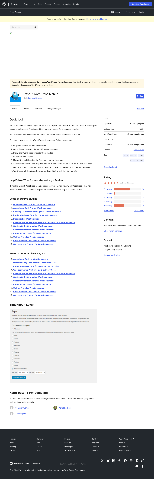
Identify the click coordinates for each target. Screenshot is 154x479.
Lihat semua (139, 210)
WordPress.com (126, 439)
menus (141, 155)
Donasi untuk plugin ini (113, 255)
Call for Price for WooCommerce (28, 237)
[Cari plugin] (35, 27)
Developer (68, 447)
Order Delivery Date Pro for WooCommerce (34, 204)
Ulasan (26, 108)
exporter (133, 155)
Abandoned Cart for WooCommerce (30, 259)
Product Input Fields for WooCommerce (32, 233)
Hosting (13, 447)
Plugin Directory (16, 12)
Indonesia (36, 464)
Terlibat (95, 439)
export (126, 155)
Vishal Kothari (64, 408)
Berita (12, 443)
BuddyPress (125, 450)
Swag (95, 450)
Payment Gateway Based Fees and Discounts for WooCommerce (44, 222)
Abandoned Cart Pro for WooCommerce (32, 208)
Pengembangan (54, 108)
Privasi (12, 450)
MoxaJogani (20, 413)
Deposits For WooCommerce (27, 219)
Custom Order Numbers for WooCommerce (34, 229)
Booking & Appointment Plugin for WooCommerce (37, 211)
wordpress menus (136, 160)
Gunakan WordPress (140, 4)
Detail (14, 108)
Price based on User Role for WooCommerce (34, 240)
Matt (122, 443)
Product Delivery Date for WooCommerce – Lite (36, 266)
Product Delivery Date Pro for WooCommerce (35, 215)
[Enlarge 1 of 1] (94, 312)
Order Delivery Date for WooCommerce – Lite (35, 262)
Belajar (67, 439)
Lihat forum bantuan (113, 231)
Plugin (39, 447)
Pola (39, 450)
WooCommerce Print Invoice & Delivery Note (34, 270)
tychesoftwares (35, 98)
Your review (109, 210)
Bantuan (140, 108)
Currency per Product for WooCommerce (33, 244)
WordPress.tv (70, 450)
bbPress (123, 447)
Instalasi (38, 108)
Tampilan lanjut (110, 167)
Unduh (140, 96)
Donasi (95, 447)
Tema (39, 443)
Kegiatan (95, 443)
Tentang (13, 439)
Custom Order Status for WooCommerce (32, 226)
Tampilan (40, 439)
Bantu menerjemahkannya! (97, 19)
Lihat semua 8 (139, 150)
